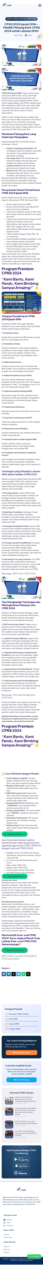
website (37, 783)
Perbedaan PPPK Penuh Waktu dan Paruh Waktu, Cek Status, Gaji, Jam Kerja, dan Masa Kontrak (25, 1111)
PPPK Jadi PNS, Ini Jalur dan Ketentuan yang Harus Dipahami (26, 1122)
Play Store (26, 781)
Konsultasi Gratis (23, 1053)
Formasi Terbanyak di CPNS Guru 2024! (19, 957)
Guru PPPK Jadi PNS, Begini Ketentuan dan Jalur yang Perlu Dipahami (26, 1133)
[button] (40, 5)
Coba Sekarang (22, 1080)
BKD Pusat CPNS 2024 (24, 573)
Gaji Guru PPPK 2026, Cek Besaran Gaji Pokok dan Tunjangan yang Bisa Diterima (25, 1099)
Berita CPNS (31, 19)
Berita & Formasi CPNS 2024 (17, 19)
